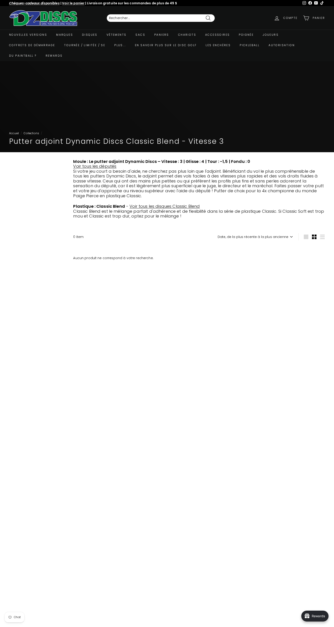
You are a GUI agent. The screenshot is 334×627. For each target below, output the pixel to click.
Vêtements (117, 35)
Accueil (14, 133)
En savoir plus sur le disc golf (166, 45)
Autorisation (282, 45)
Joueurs (271, 35)
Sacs (140, 35)
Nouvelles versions (28, 35)
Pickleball (249, 45)
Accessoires (217, 35)
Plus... (120, 45)
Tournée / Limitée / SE (84, 45)
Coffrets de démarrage (32, 45)
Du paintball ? (23, 56)
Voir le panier (73, 3)
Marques (64, 35)
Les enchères (218, 45)
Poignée (246, 35)
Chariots (187, 35)
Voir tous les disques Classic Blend (165, 206)
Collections (31, 133)
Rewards (54, 56)
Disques (89, 35)
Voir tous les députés (94, 166)
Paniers (161, 35)
